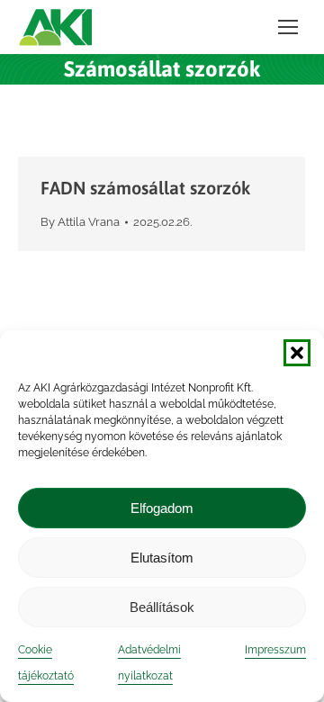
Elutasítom (162, 557)
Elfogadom (162, 508)
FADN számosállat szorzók (145, 187)
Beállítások (162, 607)
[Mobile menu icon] (288, 27)
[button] (297, 353)
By (80, 222)
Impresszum (275, 650)
